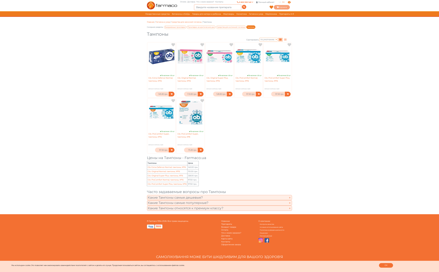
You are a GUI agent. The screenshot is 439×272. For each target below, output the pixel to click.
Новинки (225, 221)
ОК (386, 265)
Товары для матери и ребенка (206, 14)
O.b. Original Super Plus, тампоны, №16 (165, 176)
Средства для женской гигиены (186, 22)
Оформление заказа (231, 245)
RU (283, 2)
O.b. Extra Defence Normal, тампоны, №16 (167, 167)
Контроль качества (267, 224)
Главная (150, 22)
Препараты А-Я (286, 14)
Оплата (183, 2)
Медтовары (228, 14)
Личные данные (266, 236)
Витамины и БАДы (181, 14)
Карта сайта (226, 239)
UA (280, 2)
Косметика (241, 14)
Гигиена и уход (256, 14)
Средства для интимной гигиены (231, 27)
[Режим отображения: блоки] (280, 39)
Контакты (219, 2)
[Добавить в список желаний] (173, 45)
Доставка (191, 2)
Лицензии (264, 233)
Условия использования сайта (271, 227)
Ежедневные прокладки (175, 27)
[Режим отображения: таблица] (285, 39)
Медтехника (271, 14)
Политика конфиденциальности (272, 230)
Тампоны (251, 27)
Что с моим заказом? (205, 2)
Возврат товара (228, 227)
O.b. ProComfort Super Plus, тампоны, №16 (167, 184)
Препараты (226, 224)
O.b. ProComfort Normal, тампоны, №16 (166, 180)
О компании (264, 221)
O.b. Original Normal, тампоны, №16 (164, 171)
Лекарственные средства (157, 14)
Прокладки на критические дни (201, 27)
